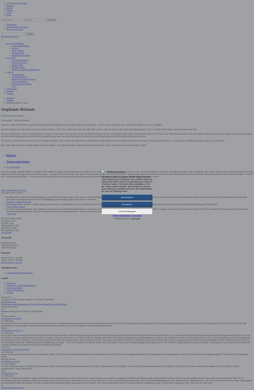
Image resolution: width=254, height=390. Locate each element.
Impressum (137, 215)
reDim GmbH (135, 218)
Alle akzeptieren (127, 197)
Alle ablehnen (127, 204)
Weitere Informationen (121, 215)
